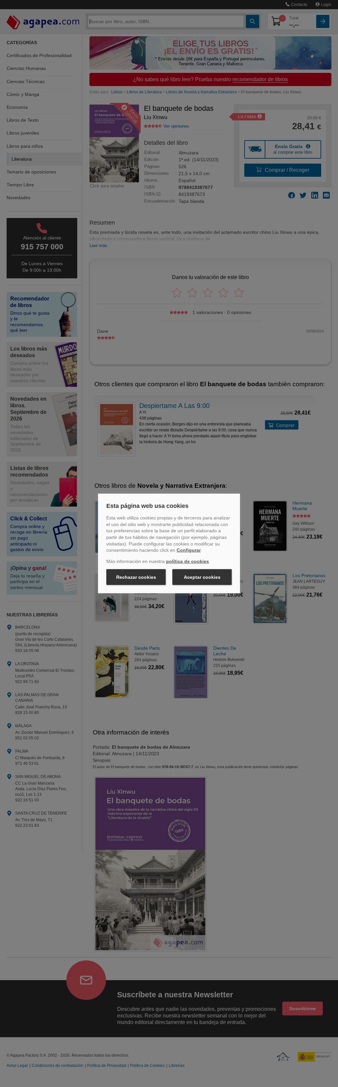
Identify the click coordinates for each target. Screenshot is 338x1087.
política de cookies (187, 561)
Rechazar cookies (136, 577)
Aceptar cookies (202, 577)
